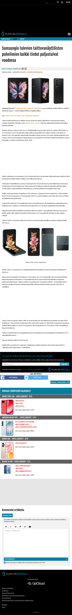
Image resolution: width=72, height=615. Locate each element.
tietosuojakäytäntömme (36, 369)
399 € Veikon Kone (22, 466)
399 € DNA (19, 403)
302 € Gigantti (21, 443)
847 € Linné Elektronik (24, 422)
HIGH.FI (4, 607)
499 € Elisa (19, 406)
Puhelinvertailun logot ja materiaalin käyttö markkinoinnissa (17, 600)
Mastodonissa (39, 72)
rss (62, 2)
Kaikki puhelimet (5, 39)
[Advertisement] (36, 17)
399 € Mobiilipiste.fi (23, 471)
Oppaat (15, 39)
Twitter (37, 377)
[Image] (30, 526)
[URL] (20, 526)
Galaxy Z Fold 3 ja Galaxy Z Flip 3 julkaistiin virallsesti (22, 116)
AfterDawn (4, 605)
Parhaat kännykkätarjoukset (16, 391)
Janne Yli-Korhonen (7, 69)
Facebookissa (23, 72)
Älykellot (22, 39)
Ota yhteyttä (5, 591)
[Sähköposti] (23, 69)
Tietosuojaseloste (6, 598)
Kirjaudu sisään (7, 515)
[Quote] (16, 526)
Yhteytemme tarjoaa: (33, 579)
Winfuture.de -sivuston (32, 123)
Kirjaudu (68, 2)
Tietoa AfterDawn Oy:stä (8, 593)
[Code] (25, 526)
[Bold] (6, 526)
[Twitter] (25, 69)
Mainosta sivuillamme (7, 588)
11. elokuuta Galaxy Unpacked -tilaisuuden (28, 108)
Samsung (53, 382)
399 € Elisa (19, 401)
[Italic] (11, 526)
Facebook (13, 377)
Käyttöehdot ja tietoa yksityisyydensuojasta (13, 596)
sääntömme (25, 369)
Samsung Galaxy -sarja (63, 382)
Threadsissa (30, 72)
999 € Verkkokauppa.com (25, 427)
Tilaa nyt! (64, 364)
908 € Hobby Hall (22, 424)
